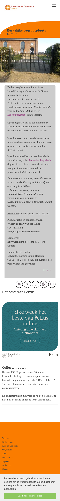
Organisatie (7, 450)
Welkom (5, 438)
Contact (5, 469)
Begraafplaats (7, 457)
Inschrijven (30, 341)
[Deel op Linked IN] (19, 284)
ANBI (4, 453)
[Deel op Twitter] (27, 284)
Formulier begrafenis (40, 160)
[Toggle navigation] (54, 4)
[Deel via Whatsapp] (43, 284)
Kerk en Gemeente (10, 446)
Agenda (5, 461)
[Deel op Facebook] (35, 284)
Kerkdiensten (7, 442)
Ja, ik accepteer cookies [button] (30, 496)
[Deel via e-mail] (51, 284)
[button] (17, 489)
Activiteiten (7, 465)
